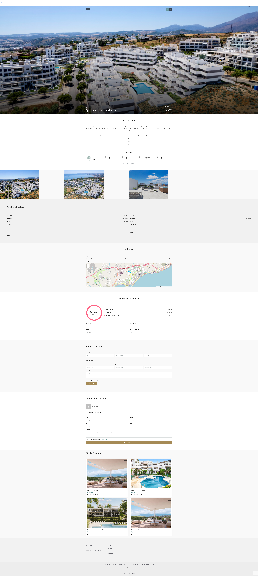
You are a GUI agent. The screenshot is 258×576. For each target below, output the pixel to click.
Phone (116, 364)
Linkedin (127, 564)
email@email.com (113, 550)
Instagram (121, 564)
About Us (244, 3)
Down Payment (133, 323)
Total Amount (89, 323)
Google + (134, 564)
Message (88, 370)
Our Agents (237, 3)
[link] (107, 473)
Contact (254, 3)
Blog (249, 3)
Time (145, 352)
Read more (88, 554)
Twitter (114, 564)
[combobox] (100, 355)
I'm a (131, 423)
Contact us (110, 553)
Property (229, 3)
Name (87, 364)
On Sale (125, 460)
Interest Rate (89, 329)
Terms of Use (104, 380)
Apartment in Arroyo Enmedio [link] (95, 530)
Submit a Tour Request (92, 383)
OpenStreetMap (164, 286)
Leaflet (158, 286)
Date (116, 352)
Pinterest (147, 564)
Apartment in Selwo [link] (92, 490)
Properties (221, 3)
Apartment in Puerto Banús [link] (138, 490)
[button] (129, 60)
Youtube (141, 564)
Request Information (129, 442)
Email (145, 364)
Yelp (153, 564)
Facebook (107, 564)
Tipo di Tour (89, 352)
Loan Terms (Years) (134, 329)
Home (214, 3)
